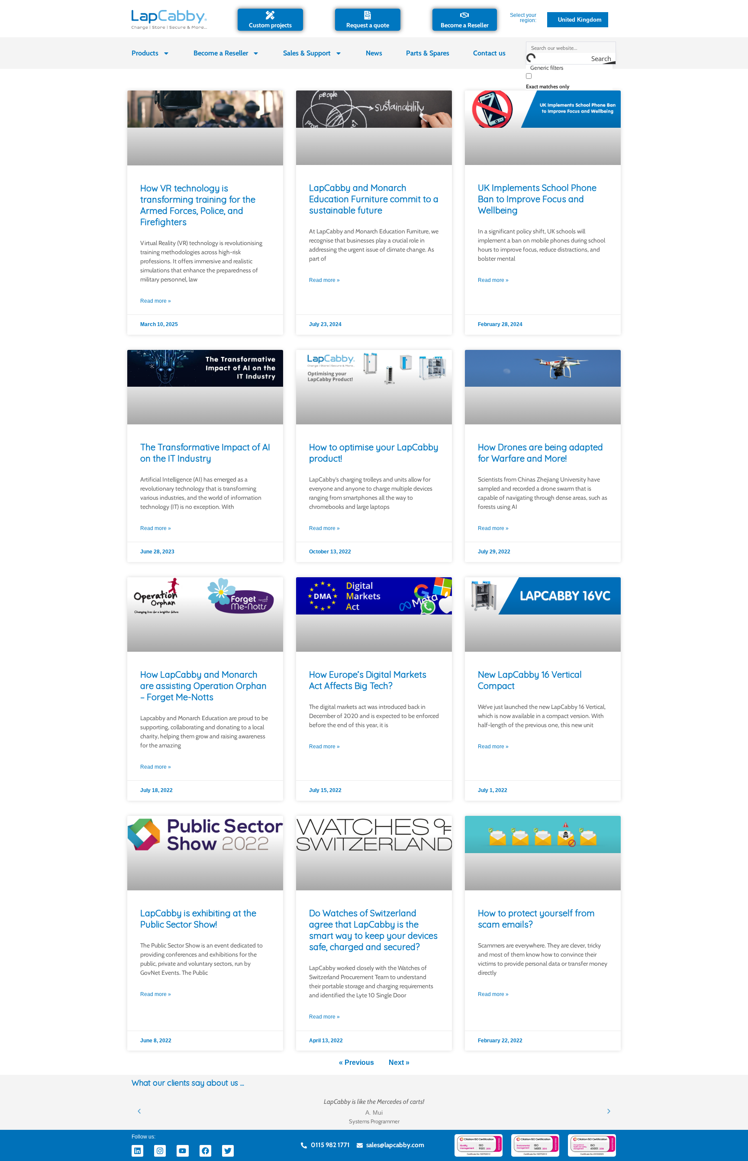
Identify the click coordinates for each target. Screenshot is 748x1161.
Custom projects (270, 25)
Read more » (155, 301)
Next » (399, 1062)
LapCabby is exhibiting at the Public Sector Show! (198, 919)
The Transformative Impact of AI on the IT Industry (205, 453)
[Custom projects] (270, 15)
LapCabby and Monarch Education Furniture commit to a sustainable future (373, 199)
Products (145, 53)
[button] (139, 1111)
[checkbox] (569, 80)
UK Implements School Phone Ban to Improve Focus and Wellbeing (537, 199)
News (374, 53)
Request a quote (367, 25)
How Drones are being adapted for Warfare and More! (540, 453)
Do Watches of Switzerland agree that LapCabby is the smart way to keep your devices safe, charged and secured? (373, 930)
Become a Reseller (465, 25)
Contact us (489, 53)
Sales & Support (307, 53)
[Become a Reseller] (464, 15)
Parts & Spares (427, 53)
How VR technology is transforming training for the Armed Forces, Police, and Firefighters (197, 205)
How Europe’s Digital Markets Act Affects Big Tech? (367, 680)
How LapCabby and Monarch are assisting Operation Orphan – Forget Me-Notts (203, 685)
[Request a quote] (367, 15)
